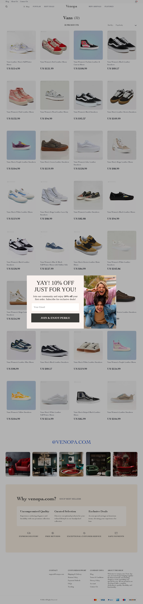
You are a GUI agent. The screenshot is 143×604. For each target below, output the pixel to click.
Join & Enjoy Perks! (55, 317)
